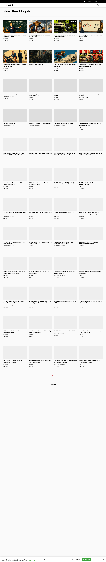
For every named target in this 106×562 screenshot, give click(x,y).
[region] (53, 559)
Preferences (77, 559)
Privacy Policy (32, 560)
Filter (99, 14)
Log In (95, 1)
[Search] (98, 5)
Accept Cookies (86, 559)
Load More (53, 384)
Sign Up (89, 1)
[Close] (103, 559)
